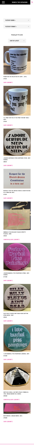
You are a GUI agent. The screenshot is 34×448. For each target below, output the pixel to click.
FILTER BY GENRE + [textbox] (10, 20)
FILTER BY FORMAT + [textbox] (10, 26)
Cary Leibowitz (8, 82)
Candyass (6, 239)
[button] (3, 2)
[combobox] (17, 20)
